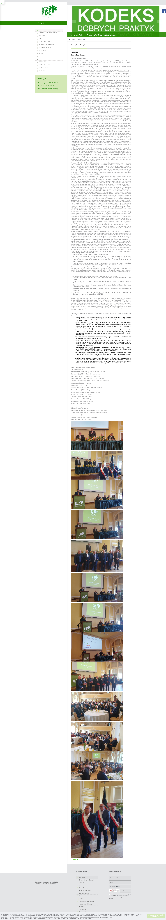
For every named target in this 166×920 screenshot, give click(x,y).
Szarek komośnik (45, 47)
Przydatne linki (44, 64)
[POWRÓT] (74, 859)
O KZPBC (42, 35)
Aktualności (43, 30)
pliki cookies (65, 915)
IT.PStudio (38, 883)
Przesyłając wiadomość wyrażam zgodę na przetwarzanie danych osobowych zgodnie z (121, 895)
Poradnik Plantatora (46, 44)
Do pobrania (43, 67)
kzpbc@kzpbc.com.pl (51, 88)
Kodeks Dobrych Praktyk (48, 32)
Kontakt (42, 70)
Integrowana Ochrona (47, 59)
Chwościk (42, 50)
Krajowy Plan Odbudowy (47, 56)
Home (73, 39)
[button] (2, 2)
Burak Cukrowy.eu (45, 41)
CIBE (40, 38)
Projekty (42, 62)
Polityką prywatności (121, 897)
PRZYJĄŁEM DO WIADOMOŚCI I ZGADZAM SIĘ (156, 916)
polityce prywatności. (60, 914)
